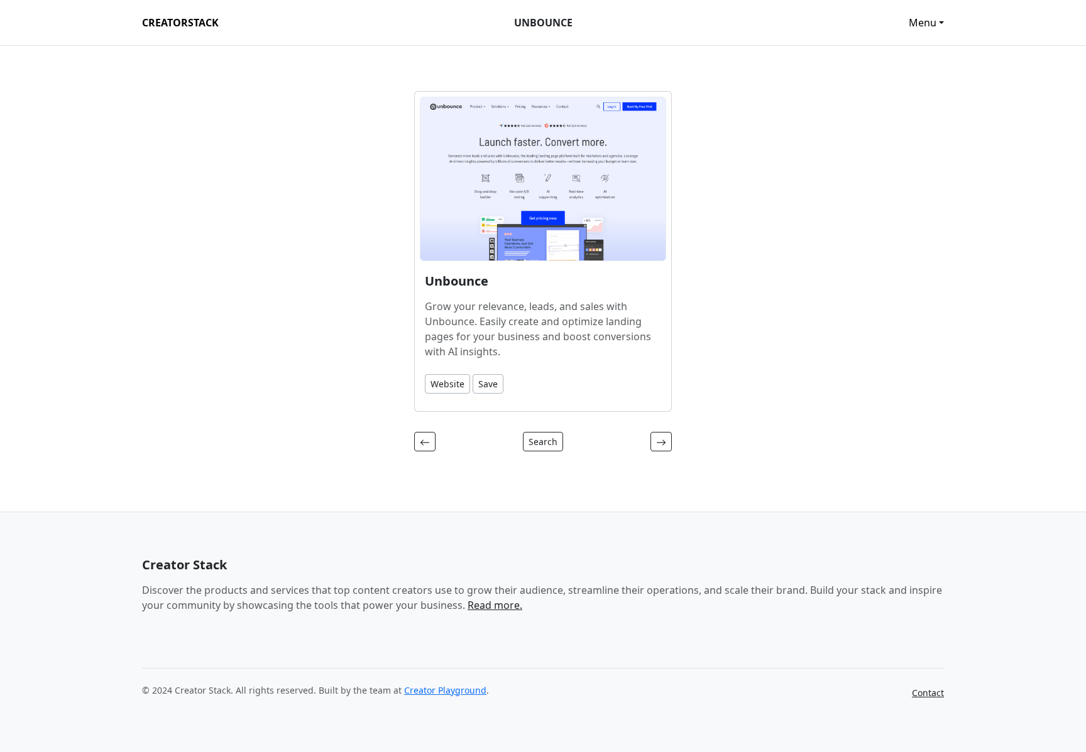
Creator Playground (445, 690)
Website (447, 384)
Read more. (495, 605)
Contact (928, 693)
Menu (922, 23)
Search (543, 442)
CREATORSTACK (180, 23)
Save (488, 384)
